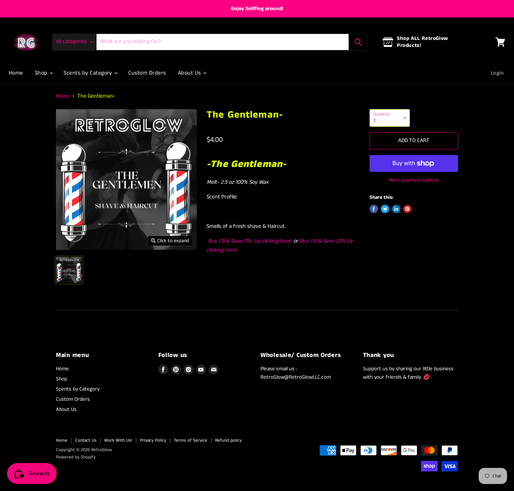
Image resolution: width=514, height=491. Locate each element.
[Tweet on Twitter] (385, 209)
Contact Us (86, 440)
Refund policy (228, 440)
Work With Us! (118, 440)
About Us (190, 73)
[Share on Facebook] (374, 209)
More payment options (413, 180)
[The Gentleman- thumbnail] (69, 270)
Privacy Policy (153, 440)
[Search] (358, 42)
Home (16, 73)
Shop (42, 73)
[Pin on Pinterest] (407, 209)
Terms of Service (190, 440)
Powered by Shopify (75, 457)
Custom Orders (147, 73)
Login (497, 73)
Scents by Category (89, 73)
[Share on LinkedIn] (396, 209)
